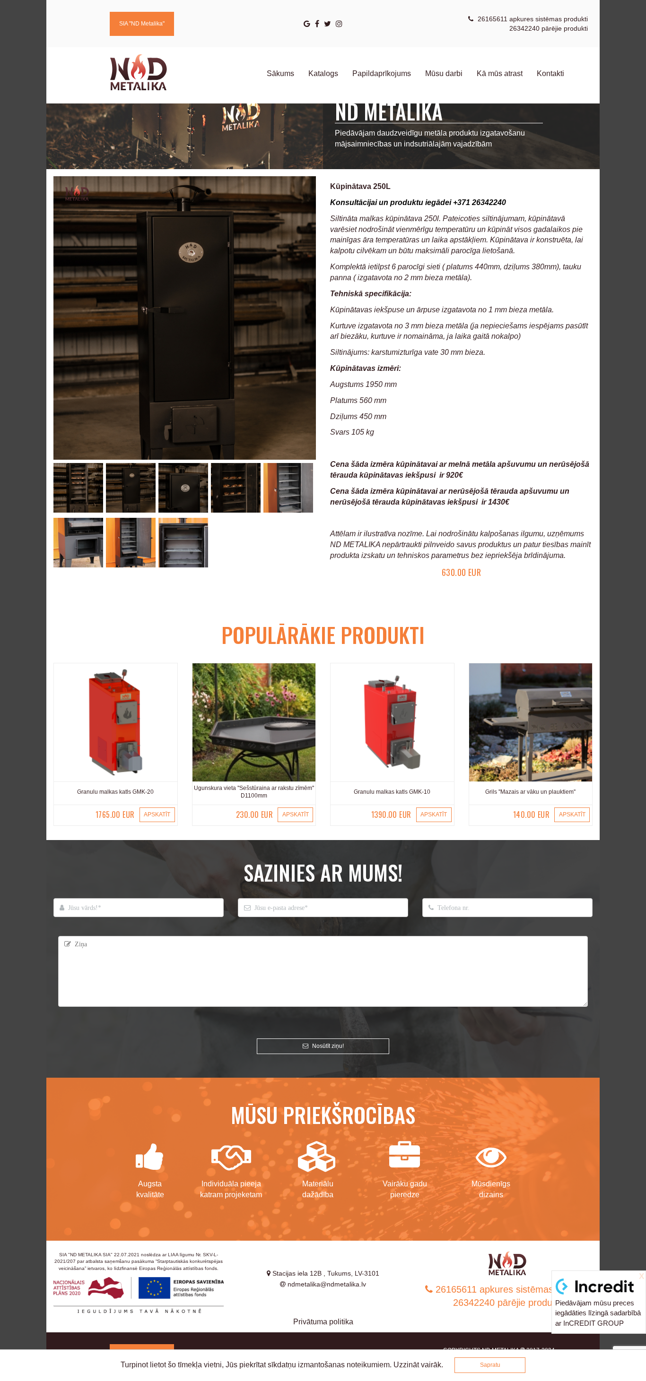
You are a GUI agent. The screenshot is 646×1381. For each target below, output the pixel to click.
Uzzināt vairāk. (418, 1365)
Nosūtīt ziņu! (327, 1046)
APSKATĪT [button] (157, 814)
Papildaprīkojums (381, 73)
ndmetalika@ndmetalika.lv (326, 1284)
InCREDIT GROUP (593, 1323)
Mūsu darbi (444, 73)
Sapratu (490, 1365)
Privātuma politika (323, 1322)
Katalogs (323, 73)
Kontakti (550, 73)
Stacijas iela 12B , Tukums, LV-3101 (325, 1273)
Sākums (280, 73)
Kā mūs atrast (500, 73)
